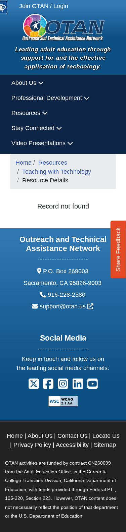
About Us (40, 435)
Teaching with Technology (56, 171)
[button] (34, 386)
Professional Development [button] (47, 98)
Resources (52, 162)
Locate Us (106, 435)
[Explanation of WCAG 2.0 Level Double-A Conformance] (63, 401)
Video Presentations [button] (39, 143)
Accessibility (72, 444)
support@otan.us (66, 306)
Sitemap (105, 444)
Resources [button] (26, 113)
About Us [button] (24, 82)
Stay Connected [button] (33, 128)
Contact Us (72, 435)
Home (23, 162)
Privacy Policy (32, 444)
